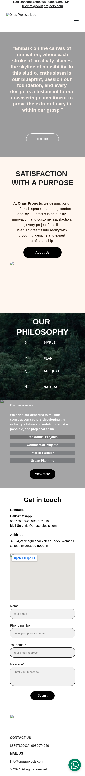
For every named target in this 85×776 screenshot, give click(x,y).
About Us (42, 252)
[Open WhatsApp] (74, 765)
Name (14, 606)
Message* (17, 664)
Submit (42, 695)
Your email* (18, 645)
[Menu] (76, 20)
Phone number (20, 625)
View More (42, 474)
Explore (42, 138)
